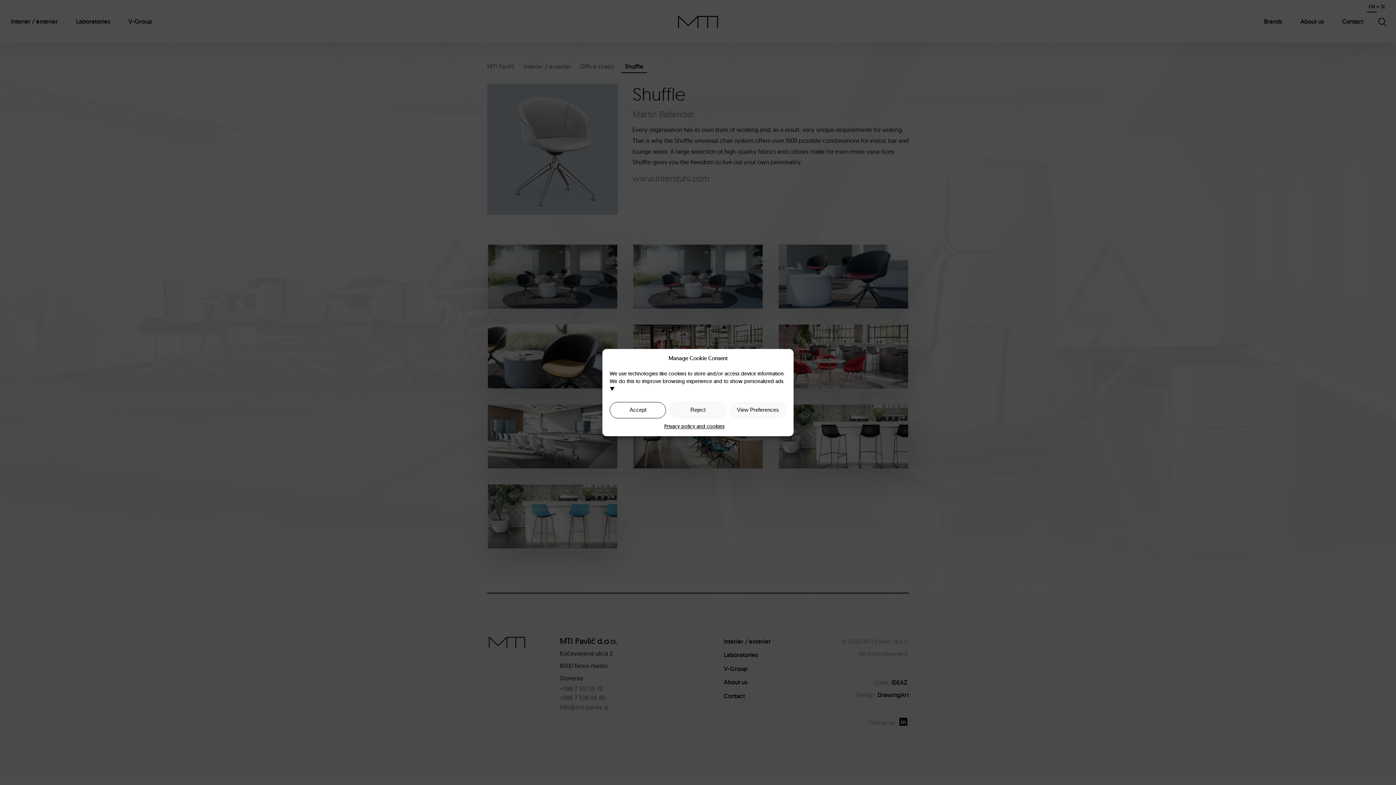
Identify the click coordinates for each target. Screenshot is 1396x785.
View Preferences (758, 410)
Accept (638, 410)
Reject (698, 410)
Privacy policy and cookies (694, 426)
